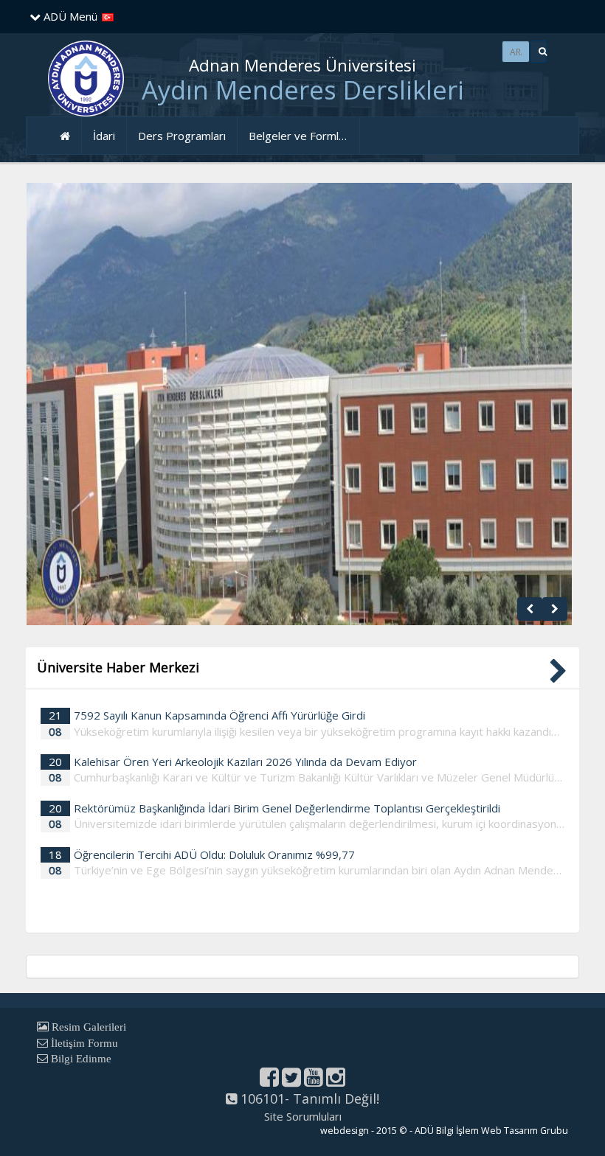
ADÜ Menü (69, 16)
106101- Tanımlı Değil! (308, 1098)
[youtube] (313, 1080)
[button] (538, 52)
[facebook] (269, 1080)
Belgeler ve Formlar (299, 135)
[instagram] (335, 1080)
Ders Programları (182, 135)
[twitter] (291, 1080)
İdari (104, 135)
